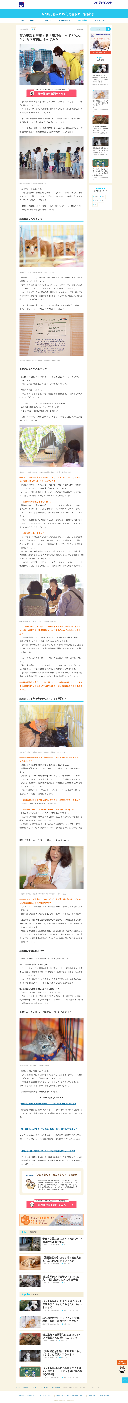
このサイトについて (99, 20)
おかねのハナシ (64, 20)
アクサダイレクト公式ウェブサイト (98, 1396)
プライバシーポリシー (46, 1396)
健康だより (49, 20)
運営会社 (21, 1396)
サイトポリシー (31, 1396)
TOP (22, 20)
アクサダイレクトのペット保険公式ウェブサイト (70, 1396)
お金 (69, 1310)
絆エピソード (35, 20)
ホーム (18, 1387)
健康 (65, 1263)
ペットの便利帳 (81, 20)
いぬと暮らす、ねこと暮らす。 (40, 1387)
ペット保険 (26, 1387)
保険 (65, 1310)
